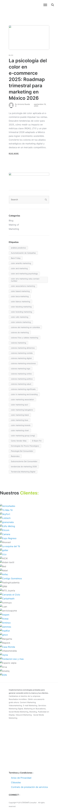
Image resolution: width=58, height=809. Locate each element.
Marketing (14, 229)
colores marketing (18, 343)
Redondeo (15, 456)
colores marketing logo (20, 368)
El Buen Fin (37, 441)
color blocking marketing (21, 307)
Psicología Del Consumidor (22, 451)
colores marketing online (21, 374)
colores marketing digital (21, 358)
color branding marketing (21, 312)
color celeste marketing (21, 322)
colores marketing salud (21, 384)
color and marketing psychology (24, 273)
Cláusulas (16, 782)
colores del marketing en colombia (25, 327)
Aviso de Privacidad (21, 777)
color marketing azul (19, 405)
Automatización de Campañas (23, 253)
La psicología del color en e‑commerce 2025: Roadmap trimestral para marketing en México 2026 (28, 79)
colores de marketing (20, 332)
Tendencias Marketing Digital (23, 472)
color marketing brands (20, 425)
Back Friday (16, 258)
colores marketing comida (22, 353)
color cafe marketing (19, 317)
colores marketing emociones (23, 363)
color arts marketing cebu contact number (25, 280)
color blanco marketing (20, 301)
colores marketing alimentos (23, 348)
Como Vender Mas (18, 441)
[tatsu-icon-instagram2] (19, 799)
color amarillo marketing (21, 263)
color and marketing (19, 268)
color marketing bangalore (22, 410)
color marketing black (20, 415)
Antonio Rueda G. (22, 105)
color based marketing (20, 291)
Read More (14, 153)
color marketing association (22, 399)
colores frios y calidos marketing (24, 338)
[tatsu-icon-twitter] (14, 799)
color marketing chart (20, 430)
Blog (11, 55)
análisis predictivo (18, 248)
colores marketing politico (22, 379)
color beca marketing (20, 296)
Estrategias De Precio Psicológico (25, 446)
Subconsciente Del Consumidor (24, 461)
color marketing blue (19, 420)
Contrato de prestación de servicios (29, 787)
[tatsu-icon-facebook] (10, 799)
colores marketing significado (23, 389)
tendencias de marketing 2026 (24, 466)
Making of (14, 225)
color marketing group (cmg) (23, 435)
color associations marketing (23, 286)
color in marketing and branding (24, 394)
